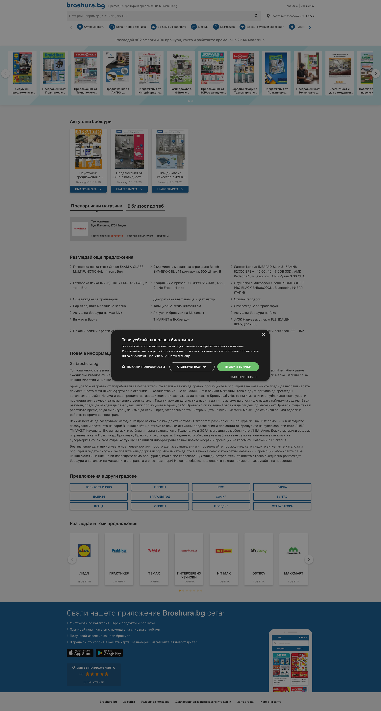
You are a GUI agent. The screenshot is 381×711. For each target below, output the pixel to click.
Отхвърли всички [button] (192, 366)
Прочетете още (179, 356)
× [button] (263, 334)
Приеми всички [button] (238, 366)
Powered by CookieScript (244, 376)
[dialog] (190, 355)
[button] (143, 367)
